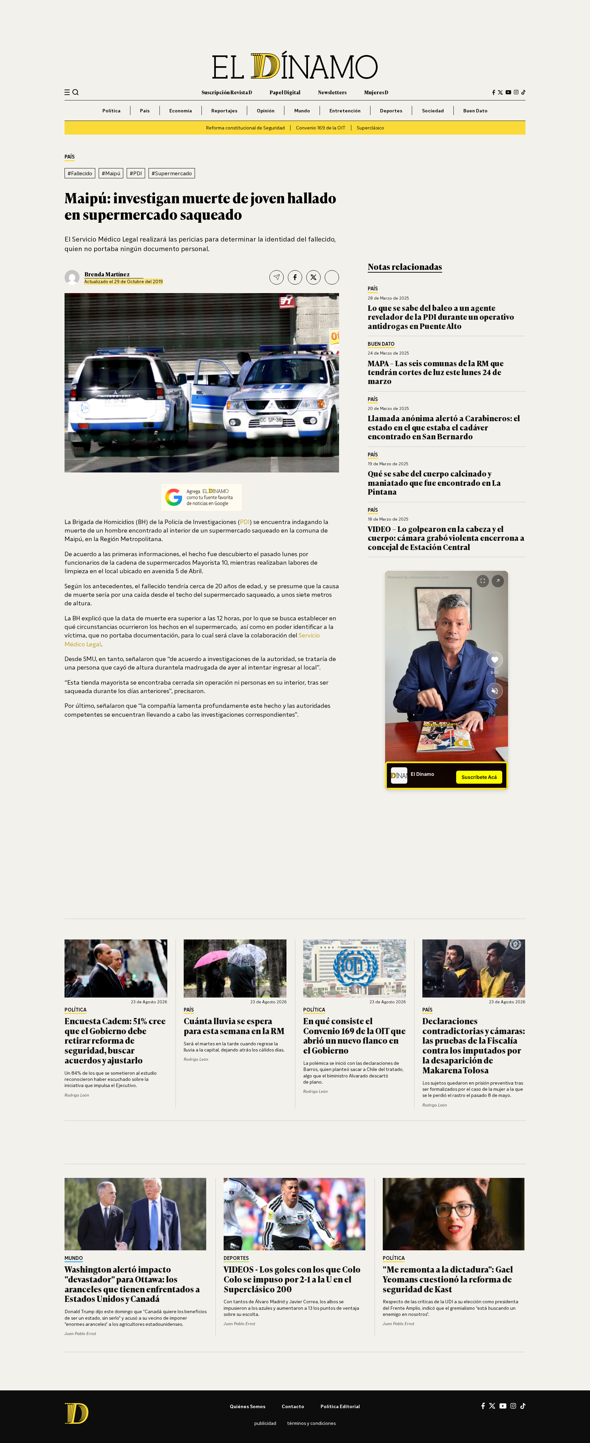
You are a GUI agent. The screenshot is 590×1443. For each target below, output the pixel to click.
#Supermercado (172, 173)
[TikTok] (523, 92)
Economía (180, 110)
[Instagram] (516, 92)
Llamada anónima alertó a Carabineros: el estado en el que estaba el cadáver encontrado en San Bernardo (444, 427)
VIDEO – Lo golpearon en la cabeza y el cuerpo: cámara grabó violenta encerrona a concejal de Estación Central (446, 537)
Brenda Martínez (107, 274)
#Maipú (111, 173)
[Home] (295, 65)
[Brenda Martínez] (72, 277)
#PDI (136, 173)
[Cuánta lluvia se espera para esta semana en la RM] (235, 968)
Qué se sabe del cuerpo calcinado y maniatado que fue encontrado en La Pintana (434, 482)
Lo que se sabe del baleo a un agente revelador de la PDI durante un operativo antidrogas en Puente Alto (441, 316)
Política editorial (340, 1406)
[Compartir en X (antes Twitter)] (313, 277)
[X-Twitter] (500, 92)
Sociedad (433, 110)
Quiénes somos (247, 1406)
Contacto (293, 1406)
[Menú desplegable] (67, 92)
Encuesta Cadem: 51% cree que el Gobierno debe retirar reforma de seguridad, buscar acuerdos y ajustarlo (115, 1040)
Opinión (266, 110)
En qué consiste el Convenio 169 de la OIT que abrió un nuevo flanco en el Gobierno (354, 1035)
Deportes (391, 110)
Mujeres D (376, 92)
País (145, 110)
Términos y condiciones (311, 1423)
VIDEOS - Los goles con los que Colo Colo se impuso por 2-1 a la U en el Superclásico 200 (292, 1279)
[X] (492, 1405)
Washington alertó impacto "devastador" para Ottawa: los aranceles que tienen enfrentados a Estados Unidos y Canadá (132, 1283)
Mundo (302, 110)
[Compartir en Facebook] (295, 277)
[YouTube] (508, 92)
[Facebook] (493, 92)
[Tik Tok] (522, 1406)
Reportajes (224, 110)
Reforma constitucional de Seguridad (245, 127)
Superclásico (370, 127)
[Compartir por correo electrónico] (276, 277)
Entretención (345, 110)
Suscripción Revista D (226, 92)
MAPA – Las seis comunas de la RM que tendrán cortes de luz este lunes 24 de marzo (436, 372)
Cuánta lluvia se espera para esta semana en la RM (234, 1025)
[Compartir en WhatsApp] (332, 277)
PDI (245, 521)
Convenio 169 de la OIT (321, 127)
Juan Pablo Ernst (80, 1333)
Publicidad (265, 1423)
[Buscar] (75, 92)
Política (111, 110)
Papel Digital (285, 92)
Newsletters (332, 92)
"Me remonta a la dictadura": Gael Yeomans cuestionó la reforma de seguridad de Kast (448, 1279)
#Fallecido (80, 173)
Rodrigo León (77, 1095)
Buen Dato (475, 110)
